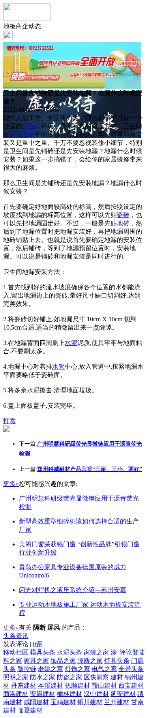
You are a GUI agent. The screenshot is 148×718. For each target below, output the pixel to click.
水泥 (71, 342)
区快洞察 (96, 677)
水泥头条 (69, 652)
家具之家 (36, 660)
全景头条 (131, 669)
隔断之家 (90, 660)
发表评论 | (22, 644)
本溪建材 (50, 685)
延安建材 (123, 693)
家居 (15, 134)
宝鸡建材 (63, 702)
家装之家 (96, 652)
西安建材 (131, 685)
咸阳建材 (36, 702)
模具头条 (42, 652)
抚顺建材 (77, 685)
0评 (37, 644)
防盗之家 (69, 677)
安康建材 (42, 693)
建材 (117, 677)
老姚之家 (50, 669)
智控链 (26, 669)
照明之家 (15, 677)
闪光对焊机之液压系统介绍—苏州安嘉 (72, 590)
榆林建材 (69, 693)
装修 (28, 134)
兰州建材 (116, 702)
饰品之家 (63, 660)
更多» (11, 483)
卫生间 (31, 126)
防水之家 (42, 677)
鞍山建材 (104, 685)
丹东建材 (23, 685)
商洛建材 (15, 693)
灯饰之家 (77, 669)
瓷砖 (123, 215)
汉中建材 (96, 693)
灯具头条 (116, 660)
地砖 (123, 223)
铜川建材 (90, 702)
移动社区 (15, 652)
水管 (58, 366)
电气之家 (104, 669)
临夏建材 (30, 710)
